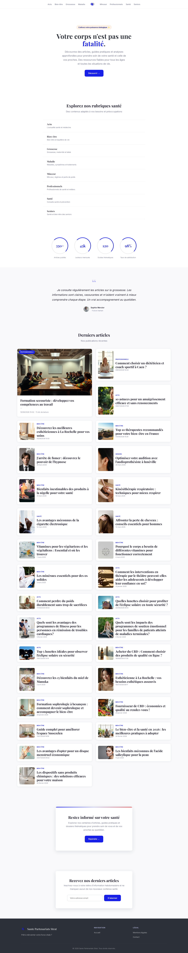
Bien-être (59, 4)
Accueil (97, 932)
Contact (136, 937)
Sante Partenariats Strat (42, 929)
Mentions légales (140, 932)
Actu (50, 4)
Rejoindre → (94, 839)
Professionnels (116, 4)
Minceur (103, 4)
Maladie (81, 4)
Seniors (137, 4)
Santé (128, 4)
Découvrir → (94, 73)
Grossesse (70, 4)
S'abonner (112, 898)
